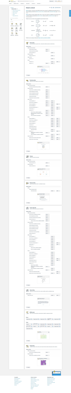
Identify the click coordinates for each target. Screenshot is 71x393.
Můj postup (51, 1)
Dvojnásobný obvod (49, 319)
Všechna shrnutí (58, 7)
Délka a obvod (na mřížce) (16, 10)
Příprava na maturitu (33, 381)
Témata (10, 3)
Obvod (27, 10)
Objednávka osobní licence (51, 378)
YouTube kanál (16, 383)
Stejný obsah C (49, 324)
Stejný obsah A (42, 324)
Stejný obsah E (56, 326)
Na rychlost (27, 3)
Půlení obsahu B (42, 326)
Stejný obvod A (28, 319)
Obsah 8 (48, 326)
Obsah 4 (27, 324)
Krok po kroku (12, 30)
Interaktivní (22, 3)
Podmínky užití (49, 383)
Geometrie (12, 7)
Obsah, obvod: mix (15, 15)
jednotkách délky (52, 11)
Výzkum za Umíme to (17, 382)
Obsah (14, 14)
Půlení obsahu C (35, 324)
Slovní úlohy (20, 30)
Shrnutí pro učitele (33, 383)
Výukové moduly (33, 378)
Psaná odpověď (16, 30)
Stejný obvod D (56, 319)
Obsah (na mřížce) (15, 11)
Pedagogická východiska (18, 381)
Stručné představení (17, 378)
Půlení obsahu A (28, 326)
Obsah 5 (34, 326)
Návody (32, 388)
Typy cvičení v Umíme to (34, 386)
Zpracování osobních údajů (51, 382)
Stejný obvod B (35, 319)
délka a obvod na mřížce (40, 11)
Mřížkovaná (12, 35)
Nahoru (29, 75)
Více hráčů (33, 3)
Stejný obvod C (42, 319)
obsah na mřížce (40, 15)
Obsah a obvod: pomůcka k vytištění (44, 37)
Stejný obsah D (56, 324)
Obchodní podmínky (50, 381)
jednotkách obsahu (51, 15)
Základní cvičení (16, 3)
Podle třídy (38, 3)
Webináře (32, 387)
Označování (16, 35)
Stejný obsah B (28, 328)
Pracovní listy (33, 382)
